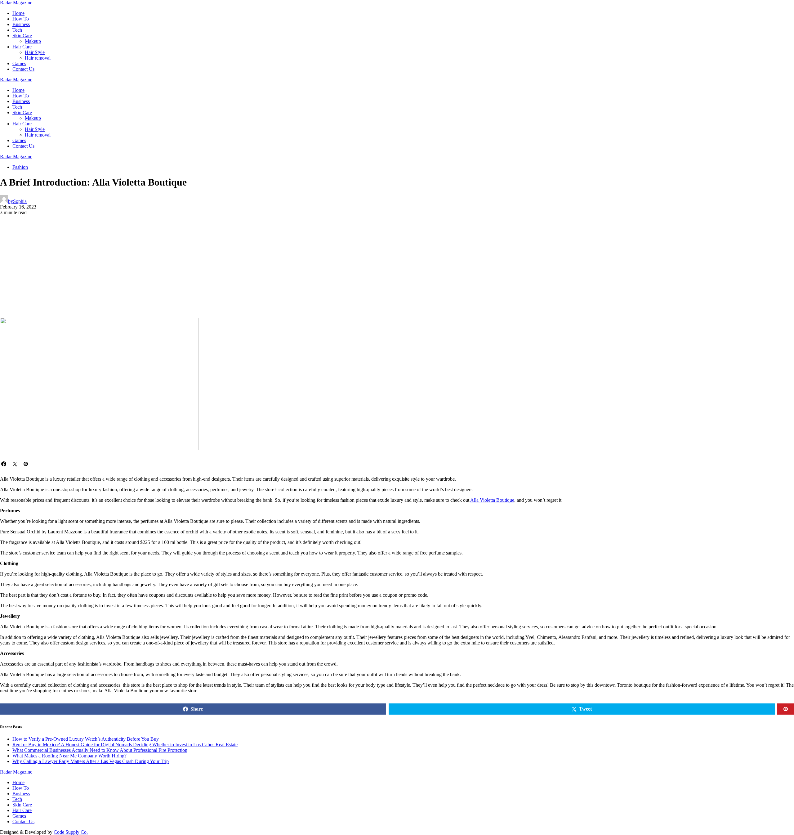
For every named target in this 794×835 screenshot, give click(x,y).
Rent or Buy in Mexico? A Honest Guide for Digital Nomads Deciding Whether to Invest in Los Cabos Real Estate (125, 744)
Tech (17, 30)
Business (21, 24)
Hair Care (22, 46)
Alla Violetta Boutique (492, 500)
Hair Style (35, 52)
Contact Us (23, 69)
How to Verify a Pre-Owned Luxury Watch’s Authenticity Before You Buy (85, 739)
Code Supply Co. (71, 832)
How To (20, 18)
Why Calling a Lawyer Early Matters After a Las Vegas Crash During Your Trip (90, 761)
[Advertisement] (397, 271)
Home (18, 13)
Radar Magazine (16, 2)
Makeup (33, 41)
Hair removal (38, 58)
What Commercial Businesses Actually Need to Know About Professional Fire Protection (99, 750)
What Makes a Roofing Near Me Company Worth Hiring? (69, 755)
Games (19, 63)
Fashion (20, 167)
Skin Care (22, 35)
